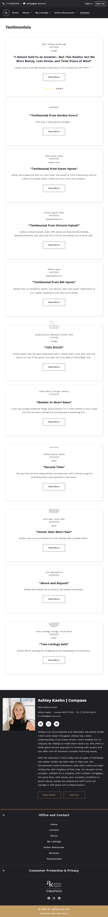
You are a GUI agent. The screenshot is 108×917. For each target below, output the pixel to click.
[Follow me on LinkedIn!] (56, 724)
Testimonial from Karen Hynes (54, 168)
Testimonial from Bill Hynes (54, 282)
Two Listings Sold (54, 644)
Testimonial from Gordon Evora (54, 115)
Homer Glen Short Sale (54, 532)
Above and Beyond (54, 583)
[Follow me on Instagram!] (48, 724)
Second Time (54, 467)
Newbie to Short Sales (54, 402)
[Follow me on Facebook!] (40, 724)
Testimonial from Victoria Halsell (54, 225)
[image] (54, 325)
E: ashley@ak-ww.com (49, 716)
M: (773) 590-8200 (86, 712)
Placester (62, 913)
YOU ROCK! (54, 347)
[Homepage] (6, 12)
